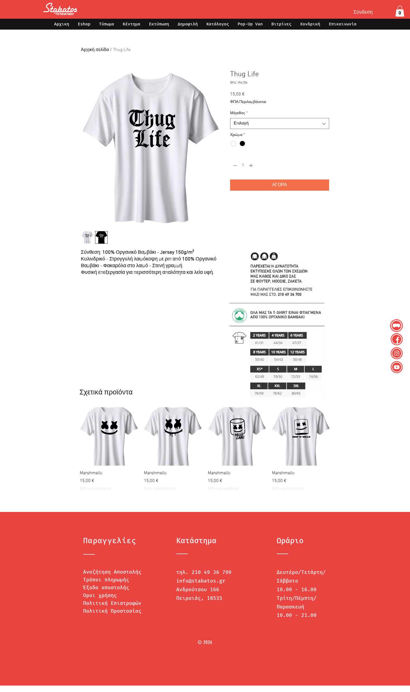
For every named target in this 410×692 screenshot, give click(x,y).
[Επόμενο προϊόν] (338, 436)
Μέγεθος (239, 113)
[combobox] (279, 123)
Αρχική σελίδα (95, 50)
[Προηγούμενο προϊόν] (71, 436)
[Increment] (251, 165)
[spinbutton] (243, 165)
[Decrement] (234, 165)
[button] (399, 11)
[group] (205, 449)
